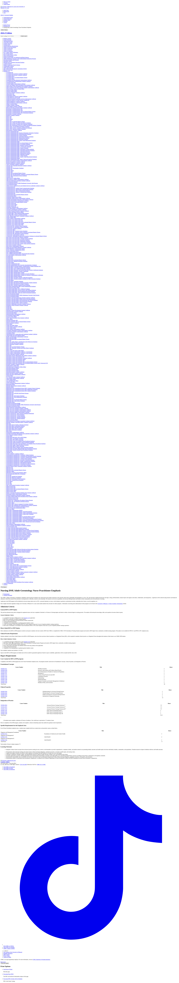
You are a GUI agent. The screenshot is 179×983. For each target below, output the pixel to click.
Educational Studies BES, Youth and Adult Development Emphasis (21, 292)
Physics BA (8, 475)
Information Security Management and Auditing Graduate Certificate (21, 355)
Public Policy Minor (10, 523)
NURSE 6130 (4, 670)
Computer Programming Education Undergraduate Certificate (19, 199)
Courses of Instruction (8, 583)
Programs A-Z (6, 26)
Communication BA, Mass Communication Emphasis (18, 190)
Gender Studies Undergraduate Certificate (15, 329)
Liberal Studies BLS (10, 382)
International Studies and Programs (11, 60)
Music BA (8, 423)
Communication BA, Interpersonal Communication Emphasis (19, 189)
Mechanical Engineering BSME (13, 403)
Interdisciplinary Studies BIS (12, 365)
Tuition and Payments (8, 67)
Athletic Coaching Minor (11, 104)
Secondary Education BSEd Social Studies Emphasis (18, 536)
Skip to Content (6, 1)
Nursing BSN (9, 436)
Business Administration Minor (13, 158)
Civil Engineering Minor (11, 184)
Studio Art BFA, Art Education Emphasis (15, 559)
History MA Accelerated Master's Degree (15, 346)
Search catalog (4, 36)
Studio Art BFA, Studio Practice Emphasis (15, 562)
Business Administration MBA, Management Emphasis (18, 153)
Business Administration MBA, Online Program (16, 155)
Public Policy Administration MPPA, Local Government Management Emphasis (24, 519)
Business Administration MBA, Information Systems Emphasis (20, 149)
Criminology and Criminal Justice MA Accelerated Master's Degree (21, 222)
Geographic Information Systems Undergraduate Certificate (19, 330)
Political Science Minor (11, 490)
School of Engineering (8, 56)
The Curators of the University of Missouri (12, 952)
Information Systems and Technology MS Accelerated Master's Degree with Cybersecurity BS (27, 363)
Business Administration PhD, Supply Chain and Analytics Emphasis (21, 159)
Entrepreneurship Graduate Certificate (14, 311)
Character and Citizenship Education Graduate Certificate (18, 165)
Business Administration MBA (13, 141)
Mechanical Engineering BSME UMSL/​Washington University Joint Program (23, 404)
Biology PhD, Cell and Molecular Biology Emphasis (17, 126)
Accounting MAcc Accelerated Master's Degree (16, 77)
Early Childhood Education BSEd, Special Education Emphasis (20, 253)
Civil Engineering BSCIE (11, 182)
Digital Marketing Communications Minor (15, 248)
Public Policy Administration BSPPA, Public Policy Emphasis (19, 514)
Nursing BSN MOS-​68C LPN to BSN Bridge (16, 437)
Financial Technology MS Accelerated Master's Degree (18, 321)
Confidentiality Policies (8, 66)
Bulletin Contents (7, 38)
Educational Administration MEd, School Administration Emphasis (21, 286)
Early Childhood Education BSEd (13, 252)
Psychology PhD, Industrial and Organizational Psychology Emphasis (21, 505)
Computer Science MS (11, 205)
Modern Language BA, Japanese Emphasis (15, 417)
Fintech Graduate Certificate (12, 322)
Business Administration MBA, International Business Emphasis (20, 150)
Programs (5, 21)
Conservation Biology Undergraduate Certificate (17, 208)
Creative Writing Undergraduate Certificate (15, 218)
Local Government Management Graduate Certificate (18, 383)
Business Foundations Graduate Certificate (15, 161)
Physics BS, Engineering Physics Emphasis (15, 478)
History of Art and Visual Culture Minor (15, 350)
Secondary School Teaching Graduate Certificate (17, 538)
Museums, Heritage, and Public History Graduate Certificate (19, 422)
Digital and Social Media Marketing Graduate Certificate (18, 247)
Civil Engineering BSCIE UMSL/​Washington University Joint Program (22, 183)
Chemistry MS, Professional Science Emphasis (16, 175)
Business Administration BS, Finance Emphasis (16, 135)
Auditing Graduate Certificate (12, 105)
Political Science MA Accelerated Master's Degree (17, 489)
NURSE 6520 (4, 693)
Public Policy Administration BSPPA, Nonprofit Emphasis (19, 511)
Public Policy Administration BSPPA (14, 510)
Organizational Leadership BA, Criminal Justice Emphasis (19, 458)
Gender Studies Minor (11, 328)
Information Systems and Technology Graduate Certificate (19, 358)
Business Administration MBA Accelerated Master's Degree (19, 143)
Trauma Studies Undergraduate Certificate (15, 577)
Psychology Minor (10, 502)
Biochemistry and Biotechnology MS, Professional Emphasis (19, 112)
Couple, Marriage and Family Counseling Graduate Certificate (20, 216)
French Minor (9, 324)
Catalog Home (6, 4)
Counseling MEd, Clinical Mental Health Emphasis (17, 213)
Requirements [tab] (6, 594)
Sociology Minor (10, 546)
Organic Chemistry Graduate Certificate (15, 453)
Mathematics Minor (10, 402)
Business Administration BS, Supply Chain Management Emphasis (21, 140)
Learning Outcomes (7, 43)
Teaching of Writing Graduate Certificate (15, 573)
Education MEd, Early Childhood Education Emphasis (18, 268)
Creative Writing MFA (11, 217)
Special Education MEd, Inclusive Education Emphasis (18, 550)
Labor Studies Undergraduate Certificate (15, 378)
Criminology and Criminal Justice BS (14, 219)
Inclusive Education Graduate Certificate (15, 354)
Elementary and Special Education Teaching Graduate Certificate (20, 297)
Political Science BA (10, 486)
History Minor (9, 349)
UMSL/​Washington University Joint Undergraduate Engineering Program (19, 58)
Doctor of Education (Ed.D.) (12, 251)
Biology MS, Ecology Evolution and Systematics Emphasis (19, 124)
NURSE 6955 (4, 707)
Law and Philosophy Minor (12, 380)
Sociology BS (9, 545)
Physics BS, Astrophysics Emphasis (14, 476)
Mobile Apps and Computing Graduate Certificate (17, 408)
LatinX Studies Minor (11, 379)
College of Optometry (8, 51)
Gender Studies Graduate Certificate (14, 326)
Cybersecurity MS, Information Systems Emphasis (17, 233)
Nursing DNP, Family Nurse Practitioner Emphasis (17, 445)
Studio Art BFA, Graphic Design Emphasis (15, 560)
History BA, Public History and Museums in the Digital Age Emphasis (21, 341)
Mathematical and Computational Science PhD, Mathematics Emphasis (21, 389)
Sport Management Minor (12, 554)
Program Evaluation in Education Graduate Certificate (18, 495)
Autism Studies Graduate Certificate (14, 106)
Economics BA (9, 256)
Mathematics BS (9, 394)
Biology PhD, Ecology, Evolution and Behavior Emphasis (19, 127)
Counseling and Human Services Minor (15, 212)
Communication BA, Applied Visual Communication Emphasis (20, 188)
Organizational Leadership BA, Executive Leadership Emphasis (20, 460)
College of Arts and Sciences (9, 47)
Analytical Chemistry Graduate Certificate (15, 92)
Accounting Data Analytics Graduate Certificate (16, 73)
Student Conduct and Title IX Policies (11, 65)
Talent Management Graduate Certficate (15, 569)
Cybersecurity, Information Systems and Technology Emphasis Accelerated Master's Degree (26, 236)
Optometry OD (9, 452)
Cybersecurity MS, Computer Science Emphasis (16, 231)
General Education (7, 18)
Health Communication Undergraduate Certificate (17, 336)
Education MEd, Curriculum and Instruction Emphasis (18, 267)
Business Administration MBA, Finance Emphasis (17, 148)
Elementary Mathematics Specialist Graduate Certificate (18, 304)
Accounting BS (9, 72)
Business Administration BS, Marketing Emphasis (17, 139)
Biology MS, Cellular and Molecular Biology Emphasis (18, 122)
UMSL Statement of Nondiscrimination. (41, 959)
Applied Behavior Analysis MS (13, 97)
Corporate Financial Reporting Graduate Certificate (17, 211)
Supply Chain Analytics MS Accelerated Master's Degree (18, 565)
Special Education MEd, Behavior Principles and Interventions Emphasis (22, 549)
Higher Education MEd (11, 338)
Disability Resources (7, 953)
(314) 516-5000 (23, 764)
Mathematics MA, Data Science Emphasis (15, 400)
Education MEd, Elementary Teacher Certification (17, 271)
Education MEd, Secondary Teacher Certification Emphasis (19, 277)
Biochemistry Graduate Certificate (13, 114)
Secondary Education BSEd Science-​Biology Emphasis (18, 533)
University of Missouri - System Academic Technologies (110, 603)
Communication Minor (11, 195)
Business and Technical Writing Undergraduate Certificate (19, 160)
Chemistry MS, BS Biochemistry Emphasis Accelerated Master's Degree (22, 174)
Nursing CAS (27, 617)
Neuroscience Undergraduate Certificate (15, 432)
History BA (8, 340)
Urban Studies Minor (10, 579)
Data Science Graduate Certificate (13, 244)
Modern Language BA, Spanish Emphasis (15, 418)
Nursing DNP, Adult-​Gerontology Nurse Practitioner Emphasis (20, 442)
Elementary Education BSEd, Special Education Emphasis (19, 301)
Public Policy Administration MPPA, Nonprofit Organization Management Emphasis (25, 520)
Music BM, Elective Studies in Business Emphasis (17, 424)
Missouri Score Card (7, 70)
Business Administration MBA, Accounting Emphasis (18, 144)
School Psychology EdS (11, 526)
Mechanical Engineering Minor (13, 406)
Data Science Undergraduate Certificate (15, 246)
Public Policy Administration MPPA (14, 515)
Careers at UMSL (7, 957)
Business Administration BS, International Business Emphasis (19, 136)
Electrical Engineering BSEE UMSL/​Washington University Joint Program (22, 295)
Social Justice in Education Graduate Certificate (16, 539)
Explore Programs (7, 39)
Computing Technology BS (12, 207)
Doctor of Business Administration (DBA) (15, 250)
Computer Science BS (11, 203)
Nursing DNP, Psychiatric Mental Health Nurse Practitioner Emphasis (21, 448)
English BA (8, 306)
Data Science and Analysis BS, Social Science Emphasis (18, 242)
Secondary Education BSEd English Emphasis (16, 528)
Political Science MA (11, 487)
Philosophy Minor (10, 471)
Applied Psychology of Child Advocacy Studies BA (17, 100)
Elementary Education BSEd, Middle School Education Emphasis (20, 299)
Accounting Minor (10, 78)
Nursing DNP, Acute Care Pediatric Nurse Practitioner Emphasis (20, 441)
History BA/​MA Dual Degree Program (14, 343)
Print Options (3, 587)
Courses (5, 22)
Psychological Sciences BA (12, 497)
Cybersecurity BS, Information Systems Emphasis (17, 227)
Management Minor (10, 384)
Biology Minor (9, 119)
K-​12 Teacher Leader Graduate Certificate (15, 377)
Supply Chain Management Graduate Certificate (16, 567)
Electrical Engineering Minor (12, 296)
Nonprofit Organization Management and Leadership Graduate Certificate (22, 433)
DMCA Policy (6, 954)
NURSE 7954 (4, 708)
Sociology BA (9, 544)
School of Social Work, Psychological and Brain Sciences (16, 57)
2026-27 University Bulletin (7, 15)
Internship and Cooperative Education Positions (13, 62)
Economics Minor (10, 262)
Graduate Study (6, 20)
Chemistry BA (9, 166)
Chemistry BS (9, 169)
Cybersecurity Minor (10, 229)
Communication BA (10, 187)
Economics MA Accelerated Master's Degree (16, 260)
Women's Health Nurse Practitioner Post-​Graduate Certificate (19, 582)
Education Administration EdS (13, 263)
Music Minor (9, 431)
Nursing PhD (9, 451)
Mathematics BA (10, 392)
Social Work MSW (10, 543)
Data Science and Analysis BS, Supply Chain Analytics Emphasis (20, 243)
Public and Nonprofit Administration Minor (15, 507)
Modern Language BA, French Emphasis (15, 414)
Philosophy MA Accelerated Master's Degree (16, 470)
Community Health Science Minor (13, 197)
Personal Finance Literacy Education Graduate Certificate (19, 466)
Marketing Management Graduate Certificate (16, 385)
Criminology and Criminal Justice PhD (14, 224)
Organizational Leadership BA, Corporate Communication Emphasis (21, 457)
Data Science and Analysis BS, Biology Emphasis (17, 237)
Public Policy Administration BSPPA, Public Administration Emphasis (21, 512)
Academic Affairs (5, 762)
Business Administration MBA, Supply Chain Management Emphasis (21, 156)
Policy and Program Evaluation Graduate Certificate (17, 485)
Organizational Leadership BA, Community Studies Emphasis (20, 455)
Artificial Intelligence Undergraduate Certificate (16, 102)
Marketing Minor (10, 387)
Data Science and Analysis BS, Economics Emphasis (18, 239)
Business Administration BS (12, 131)
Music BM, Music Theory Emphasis (14, 428)
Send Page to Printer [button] (7, 969)
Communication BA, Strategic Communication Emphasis (18, 192)
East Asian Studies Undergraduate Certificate (16, 255)
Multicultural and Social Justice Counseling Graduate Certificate (20, 421)
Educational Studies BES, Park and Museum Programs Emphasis (20, 291)
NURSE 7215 (4, 674)
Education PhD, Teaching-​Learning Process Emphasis (18, 285)
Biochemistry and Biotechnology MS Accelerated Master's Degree (20, 111)
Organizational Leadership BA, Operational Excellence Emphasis (20, 463)
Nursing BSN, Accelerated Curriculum (14, 438)
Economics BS (9, 257)
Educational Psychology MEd (12, 287)
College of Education (8, 48)
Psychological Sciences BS (12, 499)
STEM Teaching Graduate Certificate (14, 556)
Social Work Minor (10, 541)
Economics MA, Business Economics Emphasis (16, 261)
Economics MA (9, 258)
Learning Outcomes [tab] (7, 595)
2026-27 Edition (6, 33)
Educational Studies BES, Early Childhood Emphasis (18, 289)
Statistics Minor (9, 555)
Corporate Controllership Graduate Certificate (16, 209)
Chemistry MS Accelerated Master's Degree (15, 173)
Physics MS (8, 482)
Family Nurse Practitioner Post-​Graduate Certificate (17, 317)
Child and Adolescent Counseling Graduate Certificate (18, 180)
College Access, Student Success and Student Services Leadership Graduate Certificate (25, 185)
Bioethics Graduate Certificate (12, 115)
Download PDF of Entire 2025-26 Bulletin (12, 978)
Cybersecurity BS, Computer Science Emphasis (16, 226)
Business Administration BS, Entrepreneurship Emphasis (18, 134)
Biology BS (8, 117)
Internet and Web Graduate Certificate (14, 373)
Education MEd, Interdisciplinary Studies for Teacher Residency (20, 273)
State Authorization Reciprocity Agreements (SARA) (15, 68)
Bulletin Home (6, 25)
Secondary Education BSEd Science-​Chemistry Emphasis (19, 534)
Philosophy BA (9, 467)
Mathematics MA (10, 398)
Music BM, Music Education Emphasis (14, 427)
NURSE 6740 (4, 740)
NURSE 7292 (4, 712)
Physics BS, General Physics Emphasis (14, 480)
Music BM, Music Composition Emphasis (15, 426)
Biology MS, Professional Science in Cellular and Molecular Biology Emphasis (23, 125)
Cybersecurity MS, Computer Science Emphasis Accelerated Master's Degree (23, 232)
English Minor (9, 309)
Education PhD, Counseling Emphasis (14, 281)
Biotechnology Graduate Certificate (14, 130)
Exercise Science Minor (11, 316)
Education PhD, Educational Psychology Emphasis (17, 283)
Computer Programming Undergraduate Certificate (17, 200)
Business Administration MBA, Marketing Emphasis (17, 154)
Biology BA (9, 116)
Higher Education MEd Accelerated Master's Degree (17, 339)
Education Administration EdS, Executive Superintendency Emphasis (21, 265)
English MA (9, 307)
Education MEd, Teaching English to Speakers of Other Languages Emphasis (23, 278)
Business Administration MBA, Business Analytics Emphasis (19, 145)
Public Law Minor (10, 509)
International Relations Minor (12, 370)
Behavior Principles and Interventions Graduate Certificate (19, 107)
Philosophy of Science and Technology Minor (16, 472)
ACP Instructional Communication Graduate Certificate (18, 81)
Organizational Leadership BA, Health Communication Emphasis (20, 461)
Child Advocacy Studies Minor (13, 178)
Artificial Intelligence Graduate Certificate (15, 101)
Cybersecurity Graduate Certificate (13, 228)
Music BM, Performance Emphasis (14, 429)
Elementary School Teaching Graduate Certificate (17, 305)
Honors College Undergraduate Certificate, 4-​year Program (19, 353)
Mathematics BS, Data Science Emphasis (15, 395)
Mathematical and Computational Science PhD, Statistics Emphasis (21, 390)
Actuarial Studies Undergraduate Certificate (15, 83)
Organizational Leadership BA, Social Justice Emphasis (18, 465)
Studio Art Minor (10, 563)
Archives (5, 584)
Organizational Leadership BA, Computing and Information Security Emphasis (23, 456)
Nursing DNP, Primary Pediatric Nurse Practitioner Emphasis (19, 447)
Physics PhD (9, 484)
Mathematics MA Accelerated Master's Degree (16, 399)
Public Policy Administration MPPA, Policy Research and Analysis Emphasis (23, 521)
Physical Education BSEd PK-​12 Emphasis (15, 473)
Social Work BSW (10, 540)
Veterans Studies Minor (11, 580)
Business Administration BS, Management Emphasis (17, 138)
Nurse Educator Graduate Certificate (14, 434)
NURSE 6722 (4, 733)
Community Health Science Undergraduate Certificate (18, 198)
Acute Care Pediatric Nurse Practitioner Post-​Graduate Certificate (20, 85)
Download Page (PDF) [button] (8, 974)
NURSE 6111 (4, 668)
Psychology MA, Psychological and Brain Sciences (17, 501)
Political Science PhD (11, 491)
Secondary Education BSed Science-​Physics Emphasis (18, 535)
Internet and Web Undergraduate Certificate (15, 374)
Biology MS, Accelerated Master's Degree (15, 121)
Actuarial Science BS (11, 82)
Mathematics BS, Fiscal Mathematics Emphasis (16, 397)
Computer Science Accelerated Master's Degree (16, 202)
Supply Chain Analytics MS (12, 564)
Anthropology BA (10, 93)
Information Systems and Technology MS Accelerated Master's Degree (21, 361)
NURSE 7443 (4, 682)
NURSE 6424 (4, 671)
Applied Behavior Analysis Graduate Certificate (16, 96)
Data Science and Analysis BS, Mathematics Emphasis (18, 241)
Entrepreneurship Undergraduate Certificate (15, 314)
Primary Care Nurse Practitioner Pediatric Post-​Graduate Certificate (21, 492)
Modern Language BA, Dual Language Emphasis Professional (20, 413)
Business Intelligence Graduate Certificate (15, 163)
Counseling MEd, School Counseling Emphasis (16, 214)
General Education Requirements (10, 46)
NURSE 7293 (4, 713)
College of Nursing (7, 49)
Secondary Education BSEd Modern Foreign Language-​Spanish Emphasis (22, 531)
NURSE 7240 (4, 679)
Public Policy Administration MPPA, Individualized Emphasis (19, 517)
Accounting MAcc (10, 76)
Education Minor (10, 280)
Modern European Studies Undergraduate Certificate (17, 412)
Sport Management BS (11, 553)
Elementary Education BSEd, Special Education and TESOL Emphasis (22, 300)
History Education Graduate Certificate (14, 344)
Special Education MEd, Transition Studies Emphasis (18, 551)
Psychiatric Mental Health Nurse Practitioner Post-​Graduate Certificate (21, 496)
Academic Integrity (7, 63)
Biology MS (9, 120)
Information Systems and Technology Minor (16, 359)
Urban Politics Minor (10, 578)
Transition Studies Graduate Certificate (14, 574)
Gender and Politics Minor (12, 325)
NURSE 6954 (4, 705)
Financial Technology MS (12, 320)
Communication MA (10, 193)
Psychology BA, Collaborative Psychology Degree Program (19, 500)
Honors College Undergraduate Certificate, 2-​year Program (19, 351)
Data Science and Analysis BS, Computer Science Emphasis (19, 238)
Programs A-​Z (6, 71)
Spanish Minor (9, 548)
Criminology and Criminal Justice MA (14, 221)
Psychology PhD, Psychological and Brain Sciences (17, 506)
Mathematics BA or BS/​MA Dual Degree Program (17, 393)
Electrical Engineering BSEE (12, 294)
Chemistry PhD (9, 177)
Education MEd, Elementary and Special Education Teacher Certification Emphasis (24, 270)
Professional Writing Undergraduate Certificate (16, 494)
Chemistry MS (9, 172)
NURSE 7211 (4, 673)
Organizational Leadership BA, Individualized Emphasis (18, 462)
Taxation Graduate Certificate (12, 570)
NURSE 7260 (4, 681)
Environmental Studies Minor (12, 315)
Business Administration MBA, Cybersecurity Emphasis (18, 146)
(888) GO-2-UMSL (41, 764)
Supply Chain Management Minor (13, 568)
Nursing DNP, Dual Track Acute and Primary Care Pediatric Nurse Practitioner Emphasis (26, 443)
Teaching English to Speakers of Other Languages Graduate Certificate (21, 572)
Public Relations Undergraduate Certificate (15, 524)
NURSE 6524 (4, 694)
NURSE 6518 (4, 691)
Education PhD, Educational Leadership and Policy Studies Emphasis (21, 282)
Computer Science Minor (11, 204)
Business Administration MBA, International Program (18, 151)
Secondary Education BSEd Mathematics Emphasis (17, 529)
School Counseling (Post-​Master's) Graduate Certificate (18, 525)
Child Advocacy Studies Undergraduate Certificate (17, 179)
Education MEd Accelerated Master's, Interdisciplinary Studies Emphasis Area (23, 266)
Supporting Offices (7, 61)
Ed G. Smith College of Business (10, 52)
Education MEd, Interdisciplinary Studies (15, 272)
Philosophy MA (9, 468)
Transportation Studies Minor (12, 575)
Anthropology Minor (10, 95)
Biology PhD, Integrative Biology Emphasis (16, 129)
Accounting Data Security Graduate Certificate (16, 75)
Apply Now (6, 10)
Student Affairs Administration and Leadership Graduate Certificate (21, 558)
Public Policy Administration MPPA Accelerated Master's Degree (20, 516)
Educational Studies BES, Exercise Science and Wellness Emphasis (21, 290)
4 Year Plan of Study (7, 42)
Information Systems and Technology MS (15, 360)
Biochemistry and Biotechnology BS (14, 109)
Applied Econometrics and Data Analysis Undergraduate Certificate (21, 99)
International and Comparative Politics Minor (16, 367)
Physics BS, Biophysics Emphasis (13, 477)
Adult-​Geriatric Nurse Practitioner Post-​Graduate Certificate (19, 86)
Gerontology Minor (10, 333)
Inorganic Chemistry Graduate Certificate (15, 364)
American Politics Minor (11, 90)
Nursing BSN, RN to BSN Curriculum (14, 439)
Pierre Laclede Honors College (10, 54)
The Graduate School (8, 53)
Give (4, 12)
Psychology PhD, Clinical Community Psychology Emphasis (19, 504)
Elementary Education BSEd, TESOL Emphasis (16, 302)
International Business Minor (12, 368)
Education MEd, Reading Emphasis (14, 276)
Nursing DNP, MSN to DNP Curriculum (15, 446)
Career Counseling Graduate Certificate (15, 164)
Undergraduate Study (8, 17)
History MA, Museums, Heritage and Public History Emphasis (20, 348)
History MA (9, 345)
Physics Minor (9, 481)
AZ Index (5, 3)
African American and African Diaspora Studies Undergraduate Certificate (22, 87)
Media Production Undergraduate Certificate (16, 407)
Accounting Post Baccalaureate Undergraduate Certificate (19, 80)
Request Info (6, 11)
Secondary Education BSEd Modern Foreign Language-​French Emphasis (22, 530)
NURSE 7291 (4, 710)
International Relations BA (12, 369)
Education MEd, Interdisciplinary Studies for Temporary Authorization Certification (24, 275)
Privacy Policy (6, 956)
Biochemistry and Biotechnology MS (14, 110)
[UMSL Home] (8, 760)
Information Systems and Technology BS (15, 356)
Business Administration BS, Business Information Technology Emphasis (22, 132)
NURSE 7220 (4, 676)
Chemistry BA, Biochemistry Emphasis (15, 168)
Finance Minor (9, 319)
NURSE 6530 (4, 696)
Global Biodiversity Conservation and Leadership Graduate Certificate (21, 334)
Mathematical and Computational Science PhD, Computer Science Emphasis (23, 388)
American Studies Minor (11, 91)
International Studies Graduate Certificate (15, 372)
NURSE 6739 (4, 737)
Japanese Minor (9, 375)
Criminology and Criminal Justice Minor (15, 223)
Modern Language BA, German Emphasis (15, 416)
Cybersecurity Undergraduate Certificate (15, 234)
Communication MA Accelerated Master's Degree (17, 194)
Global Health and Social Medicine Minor (15, 335)
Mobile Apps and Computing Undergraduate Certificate (18, 409)
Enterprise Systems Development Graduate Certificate (18, 310)
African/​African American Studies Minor (15, 88)
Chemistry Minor (10, 170)
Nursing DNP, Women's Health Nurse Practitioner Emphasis (19, 450)
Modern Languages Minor (12, 419)
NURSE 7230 (4, 678)
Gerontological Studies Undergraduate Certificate (17, 331)
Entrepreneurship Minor (11, 312)
